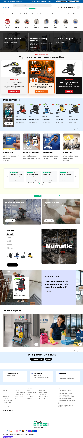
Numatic (18, 116)
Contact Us (76, 1)
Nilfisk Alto (45, 116)
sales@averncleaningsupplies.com (67, 400)
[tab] (10, 234)
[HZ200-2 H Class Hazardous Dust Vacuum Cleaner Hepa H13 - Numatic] (61, 108)
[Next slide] (78, 129)
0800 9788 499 (18, 1)
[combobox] (32, 5)
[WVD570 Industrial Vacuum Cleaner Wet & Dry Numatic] (16, 255)
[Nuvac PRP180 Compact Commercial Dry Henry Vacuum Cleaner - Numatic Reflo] (74, 108)
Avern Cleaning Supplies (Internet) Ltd (15, 434)
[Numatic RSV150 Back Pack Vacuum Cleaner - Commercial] (21, 285)
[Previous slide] (74, 129)
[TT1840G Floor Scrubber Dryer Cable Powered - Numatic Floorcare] (23, 255)
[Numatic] (59, 246)
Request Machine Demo (61, 1)
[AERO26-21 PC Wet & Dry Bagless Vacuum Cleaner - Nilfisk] (48, 108)
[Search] (50, 6)
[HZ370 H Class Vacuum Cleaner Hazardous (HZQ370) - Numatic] (30, 255)
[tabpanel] (22, 259)
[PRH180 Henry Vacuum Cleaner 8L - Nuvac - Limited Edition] (35, 108)
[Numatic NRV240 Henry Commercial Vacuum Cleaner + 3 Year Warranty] (21, 108)
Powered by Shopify (29, 434)
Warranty (70, 1)
